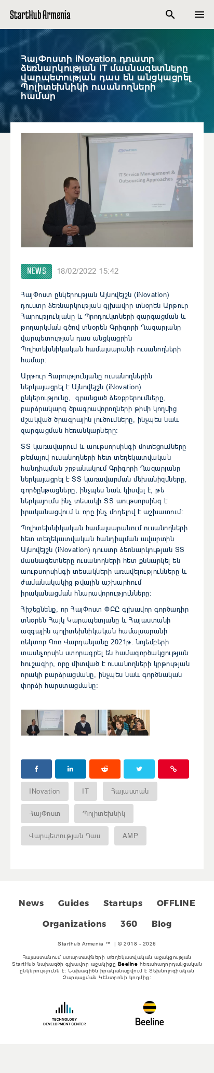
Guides (73, 903)
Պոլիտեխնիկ (104, 813)
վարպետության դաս (64, 835)
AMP (131, 835)
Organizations (74, 924)
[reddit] (105, 769)
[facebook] (36, 769)
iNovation (44, 791)
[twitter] (139, 769)
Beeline (128, 964)
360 (129, 924)
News (36, 271)
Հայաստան (130, 791)
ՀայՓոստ (45, 813)
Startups (122, 903)
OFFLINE (176, 903)
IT (85, 791)
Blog (161, 924)
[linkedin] (70, 769)
